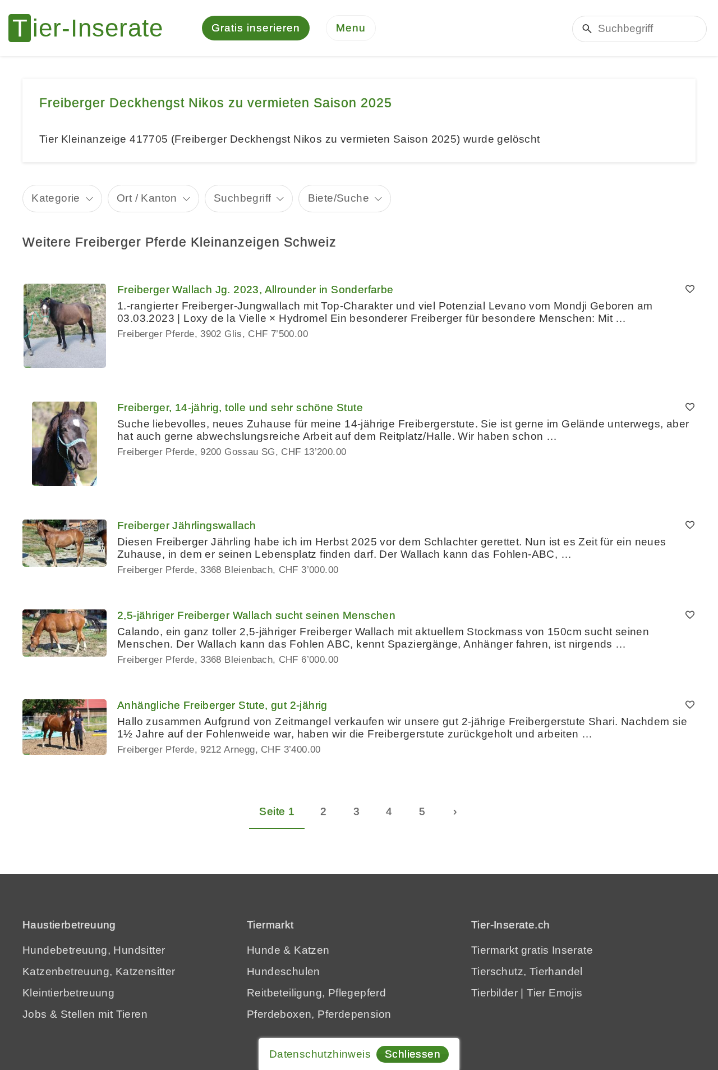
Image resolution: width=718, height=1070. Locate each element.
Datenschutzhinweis (320, 1054)
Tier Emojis (554, 993)
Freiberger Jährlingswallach (186, 525)
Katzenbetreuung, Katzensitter (99, 971)
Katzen (311, 950)
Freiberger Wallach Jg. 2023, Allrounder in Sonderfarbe (255, 289)
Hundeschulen (283, 971)
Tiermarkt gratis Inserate (532, 950)
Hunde (263, 950)
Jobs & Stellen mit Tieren (85, 1014)
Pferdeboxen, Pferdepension (319, 1014)
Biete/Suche (338, 198)
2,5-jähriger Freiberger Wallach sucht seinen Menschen (256, 615)
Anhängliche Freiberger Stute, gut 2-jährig (222, 705)
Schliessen (412, 1054)
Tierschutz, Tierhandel (527, 971)
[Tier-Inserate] (92, 28)
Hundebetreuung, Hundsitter (93, 950)
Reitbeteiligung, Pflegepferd (316, 993)
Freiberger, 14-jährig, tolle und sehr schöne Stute (240, 407)
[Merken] (690, 290)
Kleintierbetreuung (68, 993)
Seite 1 (276, 811)
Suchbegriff (242, 198)
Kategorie (55, 198)
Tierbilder (494, 993)
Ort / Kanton (147, 198)
